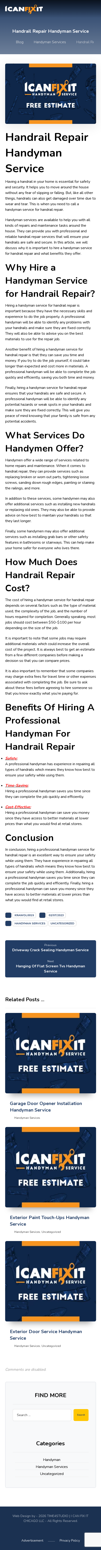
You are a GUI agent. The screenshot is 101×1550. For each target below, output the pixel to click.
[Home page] (4, 42)
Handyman (51, 1459)
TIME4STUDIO (57, 1516)
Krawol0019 (24, 915)
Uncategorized (62, 923)
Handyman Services (30, 923)
